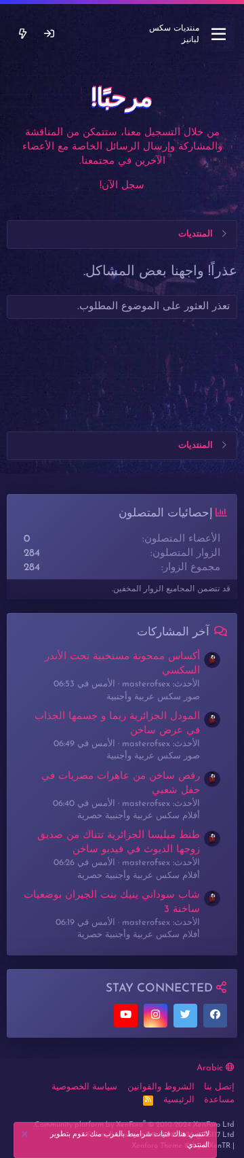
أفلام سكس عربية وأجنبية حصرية (138, 815)
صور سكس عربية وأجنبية (153, 696)
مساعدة (219, 1099)
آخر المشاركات (173, 632)
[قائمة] (219, 35)
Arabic (211, 1068)
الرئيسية (179, 1099)
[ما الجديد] (22, 34)
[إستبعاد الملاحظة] (26, 1135)
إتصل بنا (219, 1087)
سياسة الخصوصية (84, 1087)
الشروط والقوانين (161, 1087)
